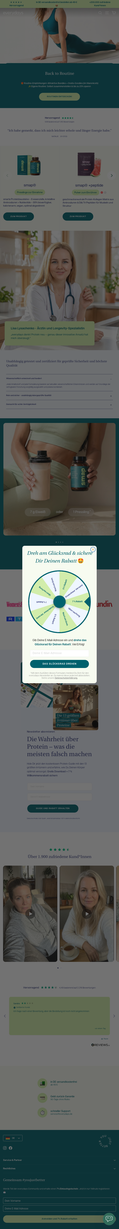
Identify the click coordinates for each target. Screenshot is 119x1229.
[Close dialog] (92, 549)
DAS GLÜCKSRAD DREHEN (60, 664)
